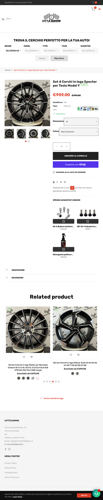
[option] (28, 344)
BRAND (8, 46)
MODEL (27, 46)
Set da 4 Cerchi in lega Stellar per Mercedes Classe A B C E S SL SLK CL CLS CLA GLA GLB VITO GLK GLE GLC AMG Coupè (28, 367)
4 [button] (53, 381)
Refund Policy (10, 468)
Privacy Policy (11, 463)
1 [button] (26, 141)
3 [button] (50, 381)
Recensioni (17, 278)
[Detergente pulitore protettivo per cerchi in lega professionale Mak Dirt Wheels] (63, 241)
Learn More (17, 497)
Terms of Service (12, 477)
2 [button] (29, 141)
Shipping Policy (11, 472)
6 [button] (59, 381)
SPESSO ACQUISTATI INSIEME (66, 200)
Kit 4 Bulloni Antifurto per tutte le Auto (63, 226)
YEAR (64, 46)
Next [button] (48, 133)
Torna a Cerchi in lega (53, 398)
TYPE (45, 46)
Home (7, 70)
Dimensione (58, 121)
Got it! (84, 495)
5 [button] (56, 381)
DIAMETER (86, 46)
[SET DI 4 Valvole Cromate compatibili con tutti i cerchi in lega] (87, 213)
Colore (56, 131)
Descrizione (18, 270)
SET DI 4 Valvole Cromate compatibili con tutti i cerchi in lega (87, 226)
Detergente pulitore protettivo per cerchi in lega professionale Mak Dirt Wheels (63, 254)
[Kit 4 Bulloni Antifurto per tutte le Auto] (63, 213)
